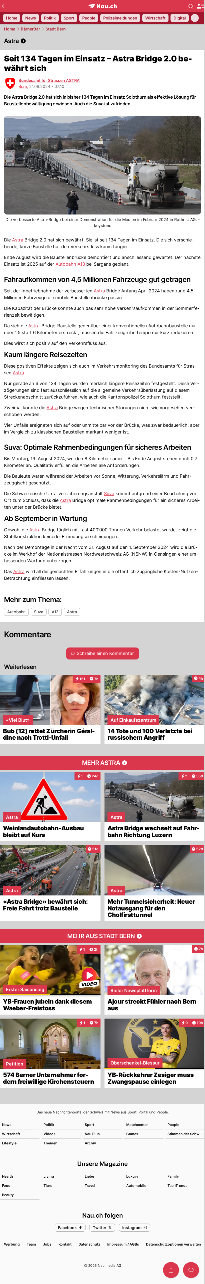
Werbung (12, 1244)
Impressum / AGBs (123, 1244)
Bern (22, 86)
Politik (49, 1124)
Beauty (8, 1195)
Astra (17, 239)
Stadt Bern (56, 28)
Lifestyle (9, 1143)
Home (9, 28)
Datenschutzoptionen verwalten (173, 1244)
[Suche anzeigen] (191, 6)
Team (31, 1244)
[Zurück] (3, 6)
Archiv (90, 1143)
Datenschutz (89, 1244)
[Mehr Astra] (102, 763)
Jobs (47, 1244)
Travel (90, 1185)
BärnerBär (30, 28)
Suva (109, 493)
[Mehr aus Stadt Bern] (102, 936)
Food (6, 1185)
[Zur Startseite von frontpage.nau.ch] (102, 6)
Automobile (136, 1185)
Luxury (132, 1176)
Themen (51, 1143)
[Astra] (102, 41)
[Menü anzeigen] (200, 6)
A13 (81, 264)
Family (173, 1176)
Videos (50, 1134)
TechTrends (178, 1185)
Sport (89, 1124)
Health (7, 1176)
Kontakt (65, 1244)
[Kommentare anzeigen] (191, 1270)
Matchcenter (137, 1124)
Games (132, 1134)
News (7, 1124)
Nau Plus (92, 1134)
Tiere (48, 1185)
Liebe (89, 1176)
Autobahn (66, 264)
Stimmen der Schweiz (186, 1134)
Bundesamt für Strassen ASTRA (49, 80)
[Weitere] (195, 18)
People (173, 1124)
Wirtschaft (11, 1134)
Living (49, 1176)
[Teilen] (171, 1270)
